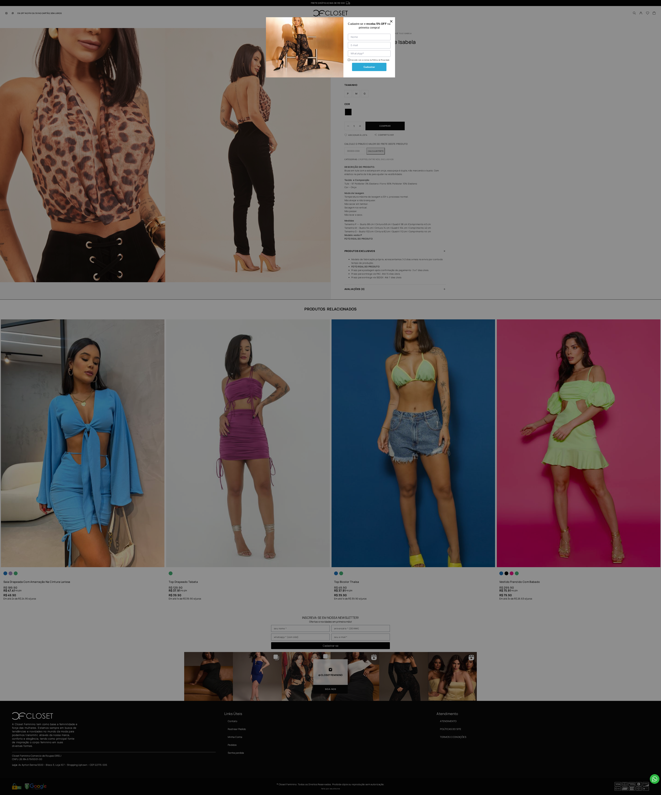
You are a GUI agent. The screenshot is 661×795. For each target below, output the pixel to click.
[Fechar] (391, 21)
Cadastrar (369, 67)
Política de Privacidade (380, 60)
